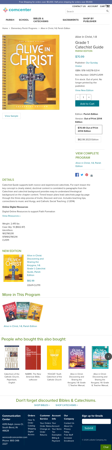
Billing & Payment (56, 439)
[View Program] (56, 311)
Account (93, 6)
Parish (10, 20)
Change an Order (45, 430)
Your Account (55, 424)
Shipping (32, 428)
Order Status (46, 425)
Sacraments (71, 20)
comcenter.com (17, 9)
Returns (43, 434)
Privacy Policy (67, 430)
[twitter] (82, 175)
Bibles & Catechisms (40, 20)
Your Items (57, 428)
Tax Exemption (57, 433)
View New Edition (84, 90)
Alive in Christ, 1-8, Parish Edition (55, 28)
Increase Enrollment (69, 439)
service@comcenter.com (14, 437)
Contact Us (79, 6)
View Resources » (11, 215)
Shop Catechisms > (67, 405)
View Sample (11, 115)
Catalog (31, 425)
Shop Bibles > (42, 405)
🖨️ (91, 175)
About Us (68, 425)
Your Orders (45, 423)
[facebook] (77, 175)
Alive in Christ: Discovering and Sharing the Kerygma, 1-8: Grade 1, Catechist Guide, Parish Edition (36, 265)
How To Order (31, 421)
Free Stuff (68, 434)
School (24, 20)
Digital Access (31, 433)
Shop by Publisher (89, 20)
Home (5, 28)
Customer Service (45, 417)
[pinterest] (87, 175)
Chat (105, 447)
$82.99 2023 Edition (88, 139)
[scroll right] (108, 356)
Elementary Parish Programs (24, 28)
